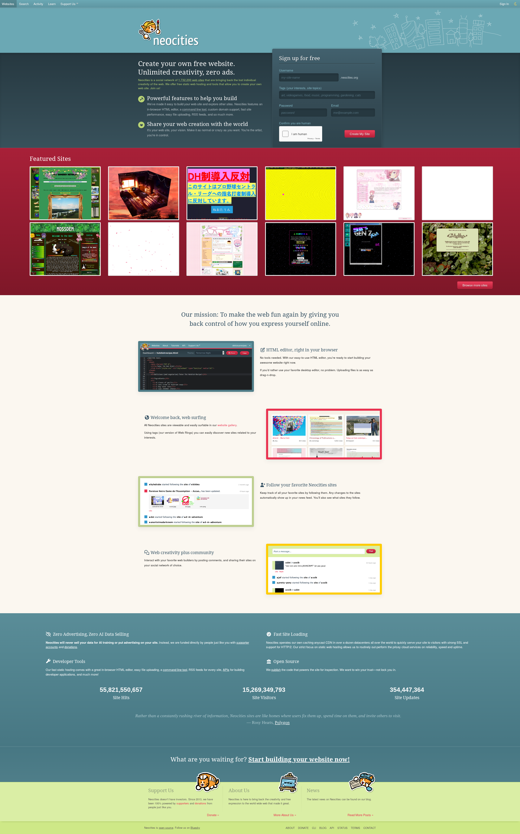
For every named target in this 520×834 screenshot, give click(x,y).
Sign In (504, 4)
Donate (212, 815)
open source (166, 828)
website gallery (227, 425)
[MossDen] (65, 249)
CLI (314, 828)
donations (70, 647)
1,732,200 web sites (191, 80)
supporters (183, 803)
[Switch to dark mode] (515, 4)
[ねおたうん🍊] (222, 193)
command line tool (194, 109)
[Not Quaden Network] (65, 193)
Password (285, 105)
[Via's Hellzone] (300, 249)
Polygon (282, 722)
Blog (322, 828)
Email (335, 105)
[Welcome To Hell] (379, 249)
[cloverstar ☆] (222, 249)
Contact (369, 828)
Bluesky (195, 828)
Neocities (149, 828)
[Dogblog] (457, 249)
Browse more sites (475, 285)
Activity (38, 4)
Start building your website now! (299, 759)
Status (342, 828)
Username (286, 70)
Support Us (68, 4)
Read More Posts (359, 815)
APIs (226, 669)
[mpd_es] (457, 193)
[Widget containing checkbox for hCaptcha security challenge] (300, 134)
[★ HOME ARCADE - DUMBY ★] (143, 249)
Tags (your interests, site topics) (300, 88)
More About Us (284, 815)
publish (276, 669)
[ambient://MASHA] (300, 193)
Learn (52, 4)
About (290, 828)
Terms (355, 828)
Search (24, 4)
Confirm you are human (295, 123)
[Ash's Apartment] (143, 193)
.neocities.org (349, 77)
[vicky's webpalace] (379, 193)
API (332, 828)
